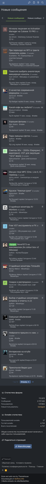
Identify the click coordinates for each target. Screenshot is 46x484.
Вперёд (24, 382)
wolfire (13, 309)
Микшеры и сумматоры (29, 77)
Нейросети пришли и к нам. (23, 333)
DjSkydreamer (14, 159)
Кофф (11, 338)
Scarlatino (13, 56)
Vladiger (14, 101)
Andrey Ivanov (17, 218)
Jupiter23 (12, 231)
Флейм (20, 96)
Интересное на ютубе (19, 351)
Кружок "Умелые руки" (20, 191)
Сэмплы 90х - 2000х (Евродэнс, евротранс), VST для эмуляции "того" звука (25, 153)
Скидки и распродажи (20, 282)
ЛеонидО (15, 199)
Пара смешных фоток (20, 136)
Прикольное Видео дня (20, 367)
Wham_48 (15, 290)
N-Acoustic (13, 212)
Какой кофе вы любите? (21, 107)
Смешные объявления (20, 317)
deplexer (14, 64)
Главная (40, 466)
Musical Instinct (15, 110)
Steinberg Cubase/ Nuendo (28, 37)
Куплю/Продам (22, 253)
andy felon (15, 82)
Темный (7, 459)
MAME (11, 319)
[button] (3, 3)
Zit (12, 116)
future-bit (12, 285)
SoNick (12, 139)
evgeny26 (15, 360)
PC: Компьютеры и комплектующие (24, 65)
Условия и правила (23, 463)
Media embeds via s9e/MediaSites (15, 481)
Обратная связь (8, 463)
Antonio (14, 344)
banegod (41, 407)
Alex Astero (13, 124)
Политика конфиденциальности (14, 466)
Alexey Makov (14, 269)
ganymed (12, 354)
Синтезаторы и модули (29, 177)
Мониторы (23, 212)
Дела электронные (29, 159)
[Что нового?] (38, 2)
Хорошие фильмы (18, 121)
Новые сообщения (16, 18)
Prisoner (14, 43)
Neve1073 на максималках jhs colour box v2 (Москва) (24, 247)
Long (13, 144)
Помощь (32, 466)
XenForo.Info (19, 479)
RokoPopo (15, 325)
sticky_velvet (14, 177)
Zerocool (12, 96)
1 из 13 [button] (15, 382)
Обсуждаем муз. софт (27, 231)
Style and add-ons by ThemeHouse (15, 476)
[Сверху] (2, 470)
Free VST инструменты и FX (23, 225)
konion (11, 370)
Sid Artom (13, 37)
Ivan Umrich (13, 77)
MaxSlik (14, 183)
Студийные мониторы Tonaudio (24, 266)
